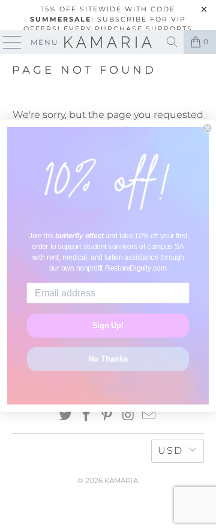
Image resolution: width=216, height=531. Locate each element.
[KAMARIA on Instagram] (128, 416)
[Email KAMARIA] (149, 416)
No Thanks (108, 358)
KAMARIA (121, 480)
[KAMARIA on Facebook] (86, 416)
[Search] (172, 42)
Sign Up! (108, 325)
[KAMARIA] (108, 42)
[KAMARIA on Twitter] (66, 416)
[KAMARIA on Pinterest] (107, 416)
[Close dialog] (207, 128)
